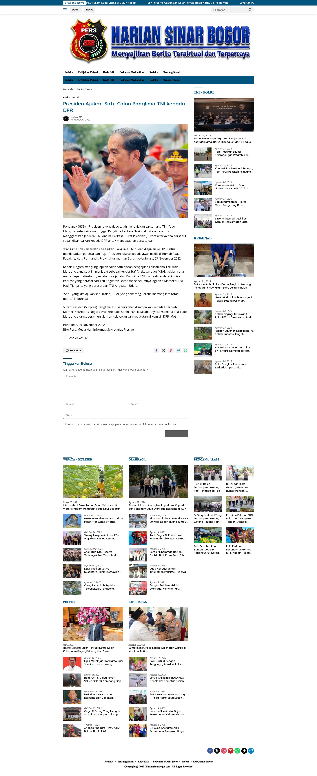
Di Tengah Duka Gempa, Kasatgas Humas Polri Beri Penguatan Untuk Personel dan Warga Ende (238, 487)
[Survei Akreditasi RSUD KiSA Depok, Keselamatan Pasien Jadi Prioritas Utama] (138, 680)
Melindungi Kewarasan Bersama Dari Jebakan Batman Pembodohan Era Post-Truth (100, 696)
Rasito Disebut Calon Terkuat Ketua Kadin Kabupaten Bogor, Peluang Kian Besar (88, 649)
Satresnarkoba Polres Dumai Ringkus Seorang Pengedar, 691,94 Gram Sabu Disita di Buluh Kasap (222, 286)
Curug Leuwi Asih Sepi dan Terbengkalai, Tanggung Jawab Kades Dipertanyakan (102, 587)
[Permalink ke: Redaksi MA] (66, 118)
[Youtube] (231, 751)
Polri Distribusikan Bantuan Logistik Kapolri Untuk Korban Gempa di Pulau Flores (207, 550)
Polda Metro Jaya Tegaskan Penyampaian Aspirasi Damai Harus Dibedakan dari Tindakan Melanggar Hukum (223, 140)
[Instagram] (224, 751)
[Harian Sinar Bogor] (158, 41)
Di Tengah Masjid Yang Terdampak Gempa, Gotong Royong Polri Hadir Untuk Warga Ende (208, 519)
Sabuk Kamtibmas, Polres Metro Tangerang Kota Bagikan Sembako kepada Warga (231, 203)
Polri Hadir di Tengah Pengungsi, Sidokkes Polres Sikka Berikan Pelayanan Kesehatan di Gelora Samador (168, 662)
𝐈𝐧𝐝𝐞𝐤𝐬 (69, 72)
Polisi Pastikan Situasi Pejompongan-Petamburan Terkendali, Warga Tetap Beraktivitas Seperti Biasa (232, 153)
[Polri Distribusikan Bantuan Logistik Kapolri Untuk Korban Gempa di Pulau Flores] (208, 535)
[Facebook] (210, 751)
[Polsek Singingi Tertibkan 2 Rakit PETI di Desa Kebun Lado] (203, 317)
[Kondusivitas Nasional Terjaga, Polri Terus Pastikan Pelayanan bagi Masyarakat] (203, 171)
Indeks (89, 9)
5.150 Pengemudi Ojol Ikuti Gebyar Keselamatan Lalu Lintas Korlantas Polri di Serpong (231, 220)
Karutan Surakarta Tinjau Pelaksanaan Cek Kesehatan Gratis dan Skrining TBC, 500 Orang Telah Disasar (167, 713)
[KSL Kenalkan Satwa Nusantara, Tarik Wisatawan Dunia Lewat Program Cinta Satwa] (72, 571)
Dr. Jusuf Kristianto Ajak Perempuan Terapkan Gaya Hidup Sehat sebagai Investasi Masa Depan (168, 729)
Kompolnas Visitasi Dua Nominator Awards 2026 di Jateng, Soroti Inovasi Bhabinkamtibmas (231, 186)
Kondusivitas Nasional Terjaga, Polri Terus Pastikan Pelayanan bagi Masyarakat (234, 170)
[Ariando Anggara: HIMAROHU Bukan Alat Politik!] (72, 730)
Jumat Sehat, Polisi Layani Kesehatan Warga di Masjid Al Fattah (157, 649)
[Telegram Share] (178, 350)
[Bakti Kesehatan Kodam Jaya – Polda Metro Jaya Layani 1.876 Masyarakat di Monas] (138, 697)
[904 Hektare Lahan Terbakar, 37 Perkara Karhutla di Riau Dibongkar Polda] (203, 350)
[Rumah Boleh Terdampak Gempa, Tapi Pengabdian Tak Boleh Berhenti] (208, 473)
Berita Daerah (71, 97)
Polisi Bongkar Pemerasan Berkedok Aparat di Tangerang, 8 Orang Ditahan (232, 366)
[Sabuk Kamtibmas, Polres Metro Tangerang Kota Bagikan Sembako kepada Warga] (203, 204)
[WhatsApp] (237, 751)
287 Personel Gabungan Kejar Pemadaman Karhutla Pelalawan (126, 2)
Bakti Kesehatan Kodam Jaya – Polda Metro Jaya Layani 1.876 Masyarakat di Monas (168, 696)
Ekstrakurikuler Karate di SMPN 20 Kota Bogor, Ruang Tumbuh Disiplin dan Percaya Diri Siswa (169, 520)
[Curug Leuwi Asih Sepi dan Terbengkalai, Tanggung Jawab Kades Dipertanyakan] (72, 588)
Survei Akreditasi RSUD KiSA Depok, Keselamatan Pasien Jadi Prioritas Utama (167, 679)
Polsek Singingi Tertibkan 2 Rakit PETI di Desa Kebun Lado (233, 315)
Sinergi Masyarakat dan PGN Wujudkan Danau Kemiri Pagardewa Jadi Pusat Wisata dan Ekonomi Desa (102, 537)
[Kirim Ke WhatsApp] (185, 350)
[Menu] (65, 10)
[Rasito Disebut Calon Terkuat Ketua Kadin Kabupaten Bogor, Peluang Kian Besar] (93, 624)
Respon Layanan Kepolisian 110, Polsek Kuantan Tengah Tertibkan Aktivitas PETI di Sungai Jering (234, 332)
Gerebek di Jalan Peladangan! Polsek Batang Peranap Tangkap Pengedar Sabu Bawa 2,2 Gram (234, 299)
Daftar (75, 9)
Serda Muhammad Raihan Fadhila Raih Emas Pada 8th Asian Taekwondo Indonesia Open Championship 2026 (167, 553)
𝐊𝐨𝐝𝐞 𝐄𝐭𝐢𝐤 (108, 72)
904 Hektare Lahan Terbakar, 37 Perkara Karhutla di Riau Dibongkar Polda (233, 349)
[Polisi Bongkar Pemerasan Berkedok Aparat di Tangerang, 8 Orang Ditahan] (203, 367)
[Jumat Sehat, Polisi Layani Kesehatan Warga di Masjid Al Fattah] (159, 624)
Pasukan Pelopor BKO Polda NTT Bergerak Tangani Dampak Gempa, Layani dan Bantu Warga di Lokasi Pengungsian (239, 519)
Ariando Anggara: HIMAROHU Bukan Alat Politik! (102, 729)
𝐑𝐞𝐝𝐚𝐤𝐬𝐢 (154, 72)
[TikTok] (244, 751)
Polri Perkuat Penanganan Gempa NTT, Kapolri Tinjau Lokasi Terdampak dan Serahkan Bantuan (238, 550)
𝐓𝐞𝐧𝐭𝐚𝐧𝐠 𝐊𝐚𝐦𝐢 (171, 72)
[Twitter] (217, 751)
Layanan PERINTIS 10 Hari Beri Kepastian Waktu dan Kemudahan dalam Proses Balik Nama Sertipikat (243, 2)
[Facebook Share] (156, 350)
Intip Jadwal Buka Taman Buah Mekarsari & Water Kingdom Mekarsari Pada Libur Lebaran (91, 507)
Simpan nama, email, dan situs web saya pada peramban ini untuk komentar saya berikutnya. (121, 424)
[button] (250, 9)
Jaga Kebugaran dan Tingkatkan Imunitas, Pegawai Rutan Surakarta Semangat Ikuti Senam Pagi (168, 570)
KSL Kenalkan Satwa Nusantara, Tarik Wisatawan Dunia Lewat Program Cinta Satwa (101, 570)
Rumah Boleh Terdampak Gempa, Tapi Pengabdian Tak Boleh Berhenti (207, 487)
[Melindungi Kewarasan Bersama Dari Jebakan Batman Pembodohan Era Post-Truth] (72, 697)
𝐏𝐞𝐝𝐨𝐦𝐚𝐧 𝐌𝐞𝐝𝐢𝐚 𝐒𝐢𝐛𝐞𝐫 (132, 72)
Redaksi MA (76, 117)
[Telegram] (251, 751)
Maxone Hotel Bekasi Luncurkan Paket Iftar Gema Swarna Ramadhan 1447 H (103, 520)
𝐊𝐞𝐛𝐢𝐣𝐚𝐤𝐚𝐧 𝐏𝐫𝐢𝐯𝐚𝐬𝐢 (88, 72)
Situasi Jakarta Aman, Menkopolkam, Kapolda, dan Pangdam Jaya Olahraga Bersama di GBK (157, 507)
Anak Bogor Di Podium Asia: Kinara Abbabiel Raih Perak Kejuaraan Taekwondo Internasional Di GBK (167, 537)
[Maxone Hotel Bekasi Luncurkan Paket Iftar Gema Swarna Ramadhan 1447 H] (72, 521)
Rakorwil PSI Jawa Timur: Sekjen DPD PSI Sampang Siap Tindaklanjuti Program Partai (102, 679)
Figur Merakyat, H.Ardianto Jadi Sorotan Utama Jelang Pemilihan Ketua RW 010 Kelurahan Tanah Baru (103, 662)
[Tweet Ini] (163, 350)
